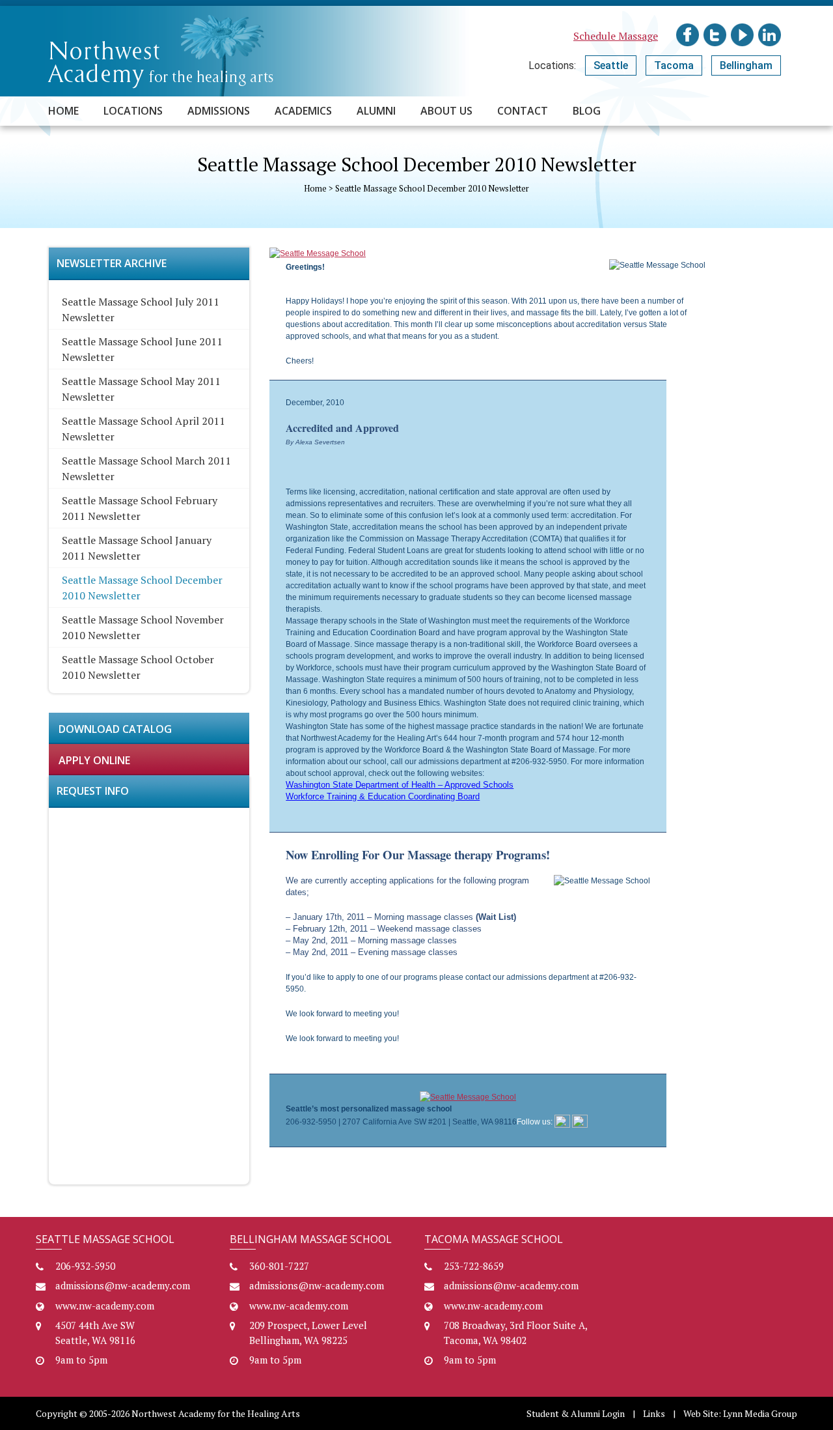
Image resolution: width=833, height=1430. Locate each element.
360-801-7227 (279, 1265)
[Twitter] (580, 1121)
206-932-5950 (85, 1265)
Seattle (611, 65)
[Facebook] (562, 1121)
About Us (446, 111)
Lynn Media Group (760, 1413)
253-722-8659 (474, 1265)
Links (654, 1413)
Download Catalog (115, 729)
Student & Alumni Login (575, 1413)
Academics (303, 111)
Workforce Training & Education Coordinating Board (383, 796)
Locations (133, 111)
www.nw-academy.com (104, 1305)
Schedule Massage (615, 36)
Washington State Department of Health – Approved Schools (399, 785)
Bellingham (746, 65)
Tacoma (674, 65)
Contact (522, 111)
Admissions (218, 111)
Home (63, 111)
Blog (587, 111)
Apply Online (94, 760)
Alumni (376, 111)
